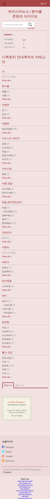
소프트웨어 (7, 335)
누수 (4, 238)
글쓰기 (5, 301)
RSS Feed (10, 460)
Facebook (10, 447)
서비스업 (7, 168)
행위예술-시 (7, 223)
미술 (4, 207)
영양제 (5, 365)
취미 (4, 295)
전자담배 (8, 313)
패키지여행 (7, 193)
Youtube (9, 456)
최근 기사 (19, 385)
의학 (4, 369)
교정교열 (8, 305)
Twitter (9, 451)
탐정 (4, 174)
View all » (6, 80)
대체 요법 (6, 358)
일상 (4, 114)
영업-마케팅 (7, 155)
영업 (4, 151)
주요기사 (8, 385)
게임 (4, 327)
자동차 (5, 247)
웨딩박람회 (7, 129)
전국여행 (6, 189)
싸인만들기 (9, 211)
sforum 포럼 (25, 496)
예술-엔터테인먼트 (12, 202)
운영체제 (6, 339)
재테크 (5, 262)
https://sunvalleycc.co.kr (25, 498)
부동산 (5, 267)
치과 (4, 373)
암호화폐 (6, 271)
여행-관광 (7, 183)
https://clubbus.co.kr (25, 487)
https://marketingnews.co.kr (25, 485)
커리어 (5, 159)
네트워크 (6, 331)
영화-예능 (6, 215)
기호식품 (6, 309)
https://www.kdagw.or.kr (25, 494)
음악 (4, 219)
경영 (4, 144)
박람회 (5, 123)
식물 (4, 95)
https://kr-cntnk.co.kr (25, 492)
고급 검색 (31, 28)
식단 (4, 362)
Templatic (7, 472)
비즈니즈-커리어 (11, 138)
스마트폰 (6, 286)
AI (3, 71)
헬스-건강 (7, 352)
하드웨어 (6, 343)
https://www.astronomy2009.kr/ (25, 490)
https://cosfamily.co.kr (25, 483)
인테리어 (7, 232)
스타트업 (6, 148)
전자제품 (7, 280)
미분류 (5, 104)
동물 (4, 91)
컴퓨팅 (5, 322)
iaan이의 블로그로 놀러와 (25, 481)
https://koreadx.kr (25, 489)
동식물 (5, 86)
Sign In (44, 3)
